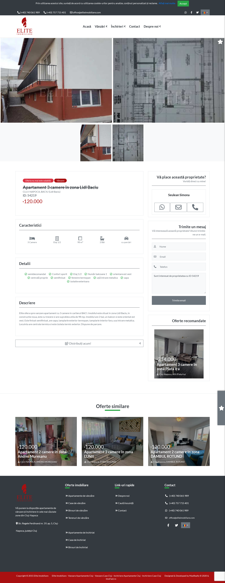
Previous (157, 354)
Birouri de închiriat (78, 547)
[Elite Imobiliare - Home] (24, 26)
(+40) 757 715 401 (56, 12)
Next (201, 354)
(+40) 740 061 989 (30, 12)
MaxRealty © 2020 (198, 575)
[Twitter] (197, 12)
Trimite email (179, 300)
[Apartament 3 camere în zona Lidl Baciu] (56, 80)
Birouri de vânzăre (78, 510)
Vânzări (100, 26)
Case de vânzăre (76, 503)
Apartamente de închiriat (81, 532)
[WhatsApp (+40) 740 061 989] (186, 12)
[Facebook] (191, 12)
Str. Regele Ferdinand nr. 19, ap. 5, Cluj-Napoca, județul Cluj (37, 524)
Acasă (87, 26)
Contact (134, 26)
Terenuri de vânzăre (78, 517)
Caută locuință (125, 503)
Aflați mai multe (167, 3)
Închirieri (117, 26)
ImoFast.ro (111, 578)
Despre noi (151, 26)
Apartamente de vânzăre (81, 495)
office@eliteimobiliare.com (86, 12)
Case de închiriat (77, 539)
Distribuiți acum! (80, 343)
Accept (183, 3)
